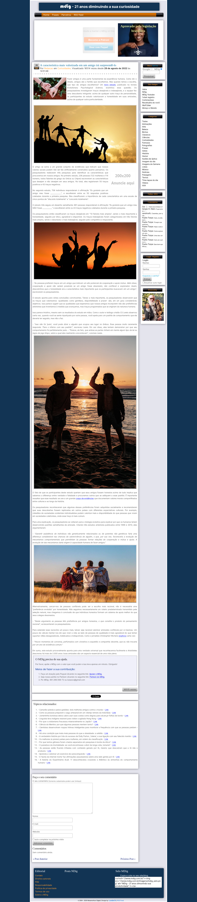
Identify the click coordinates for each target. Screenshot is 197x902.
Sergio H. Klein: (148, 209)
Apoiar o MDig (95, 674)
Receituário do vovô (151, 102)
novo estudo (110, 85)
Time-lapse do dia (150, 180)
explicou (122, 636)
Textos (145, 177)
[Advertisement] (60, 40)
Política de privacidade (46, 888)
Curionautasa (148, 100)
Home (46, 15)
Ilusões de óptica (149, 159)
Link (107, 710)
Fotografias (147, 145)
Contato (39, 875)
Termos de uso (42, 891)
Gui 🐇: (145, 206)
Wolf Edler (146, 105)
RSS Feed (78, 15)
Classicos (146, 135)
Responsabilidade (43, 885)
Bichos (145, 132)
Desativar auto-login (153, 283)
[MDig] (65, 6)
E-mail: (35, 824)
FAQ (37, 882)
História (145, 153)
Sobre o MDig (41, 894)
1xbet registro (148, 97)
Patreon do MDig (97, 677)
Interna (155, 66)
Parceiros (66, 15)
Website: (36, 831)
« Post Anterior (40, 858)
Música (145, 169)
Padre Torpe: (148, 218)
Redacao (48, 68)
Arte (144, 127)
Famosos (146, 143)
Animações (147, 124)
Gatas (144, 151)
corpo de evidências (85, 498)
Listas (144, 167)
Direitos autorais (43, 878)
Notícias (145, 172)
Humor (145, 156)
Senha (146, 269)
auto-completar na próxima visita (49, 839)
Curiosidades (64, 68)
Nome (35, 816)
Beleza (145, 129)
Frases (55, 15)
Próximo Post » (127, 858)
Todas (145, 121)
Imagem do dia (148, 161)
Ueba (144, 89)
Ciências (146, 137)
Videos (145, 183)
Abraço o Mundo (149, 108)
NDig (144, 92)
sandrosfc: (146, 213)
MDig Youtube (148, 94)
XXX (144, 185)
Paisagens (146, 175)
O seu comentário (57, 781)
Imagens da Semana (151, 164)
